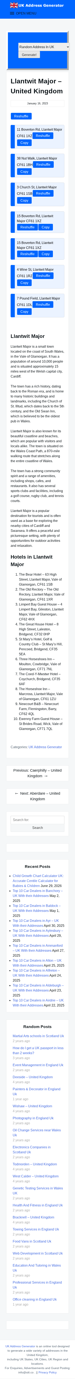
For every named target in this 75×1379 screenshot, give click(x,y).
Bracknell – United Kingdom (33, 1217)
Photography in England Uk (33, 1118)
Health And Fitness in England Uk (38, 1205)
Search (37, 828)
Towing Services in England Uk (36, 1229)
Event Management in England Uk (38, 1065)
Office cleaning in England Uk (35, 1299)
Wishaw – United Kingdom (32, 1106)
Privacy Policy (48, 1372)
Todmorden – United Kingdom (35, 1164)
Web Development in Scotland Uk (38, 1253)
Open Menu (25, 13)
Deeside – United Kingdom (33, 1077)
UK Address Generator (45, 747)
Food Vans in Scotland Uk (32, 1241)
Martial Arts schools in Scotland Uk (38, 1036)
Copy (24, 143)
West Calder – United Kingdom (36, 1176)
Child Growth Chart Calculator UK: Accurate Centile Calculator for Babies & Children (38, 881)
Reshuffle (21, 116)
